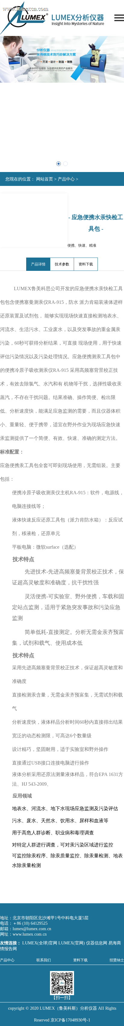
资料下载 (86, 264)
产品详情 (38, 264)
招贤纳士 (117, 960)
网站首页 (44, 179)
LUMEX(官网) (71, 943)
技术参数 (62, 264)
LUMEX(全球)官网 (40, 943)
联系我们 (43, 960)
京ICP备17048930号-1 (70, 1020)
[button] (58, 163)
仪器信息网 (96, 943)
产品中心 (66, 179)
